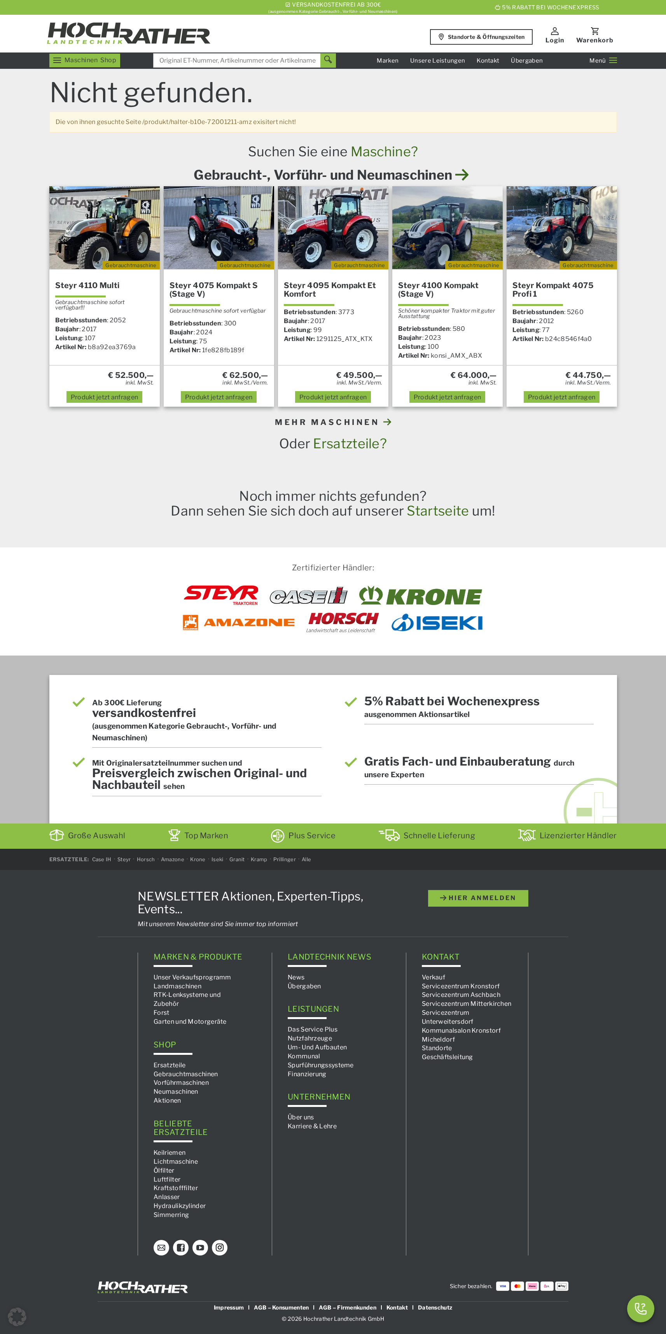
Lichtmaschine (176, 1161)
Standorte (437, 1048)
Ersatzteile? (350, 443)
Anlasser (167, 1197)
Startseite (438, 511)
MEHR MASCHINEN (329, 422)
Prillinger (284, 859)
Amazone (172, 859)
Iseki (218, 859)
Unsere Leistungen (437, 60)
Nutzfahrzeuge (310, 1038)
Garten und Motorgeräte (190, 1021)
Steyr (124, 859)
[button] (17, 1317)
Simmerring (171, 1215)
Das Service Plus (312, 1029)
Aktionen (167, 1100)
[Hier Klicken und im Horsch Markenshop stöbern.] (342, 622)
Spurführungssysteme (321, 1064)
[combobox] (244, 60)
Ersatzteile (169, 1064)
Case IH (102, 859)
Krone (198, 859)
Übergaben (527, 60)
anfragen (104, 397)
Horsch (146, 859)
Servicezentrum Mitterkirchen (466, 1003)
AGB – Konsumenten (281, 1307)
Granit (237, 859)
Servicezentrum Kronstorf (461, 986)
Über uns (301, 1117)
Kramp (259, 859)
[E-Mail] (161, 1247)
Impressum (229, 1307)
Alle (306, 859)
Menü (597, 60)
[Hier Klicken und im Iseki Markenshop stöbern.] (437, 622)
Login (555, 40)
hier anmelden (481, 898)
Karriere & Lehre (312, 1126)
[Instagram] (219, 1247)
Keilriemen (169, 1152)
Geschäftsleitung (447, 1057)
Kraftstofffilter (176, 1188)
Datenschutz (435, 1307)
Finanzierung (307, 1073)
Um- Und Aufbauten (317, 1047)
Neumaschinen (176, 1091)
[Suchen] (328, 60)
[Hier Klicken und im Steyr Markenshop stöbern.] (221, 595)
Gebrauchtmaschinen (186, 1073)
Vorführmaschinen (181, 1082)
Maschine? (384, 151)
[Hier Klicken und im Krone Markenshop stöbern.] (420, 595)
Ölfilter (164, 1170)
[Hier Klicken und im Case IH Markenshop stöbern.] (309, 595)
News (296, 977)
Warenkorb (595, 40)
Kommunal (304, 1056)
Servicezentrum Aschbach (461, 994)
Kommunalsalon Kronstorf (461, 1030)
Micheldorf (438, 1039)
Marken (388, 60)
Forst (162, 1012)
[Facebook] (181, 1247)
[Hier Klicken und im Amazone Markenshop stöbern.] (239, 622)
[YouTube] (200, 1247)
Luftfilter (167, 1179)
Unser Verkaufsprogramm (192, 977)
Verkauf (433, 977)
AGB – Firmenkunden (347, 1307)
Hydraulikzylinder (180, 1206)
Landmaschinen (177, 986)
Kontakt (488, 60)
